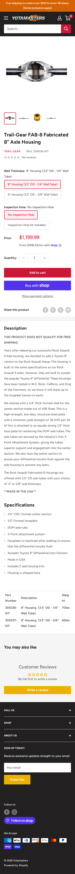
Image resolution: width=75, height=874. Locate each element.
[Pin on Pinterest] (53, 310)
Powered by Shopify (16, 865)
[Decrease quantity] (23, 258)
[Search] (66, 28)
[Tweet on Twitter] (60, 310)
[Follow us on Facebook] (7, 812)
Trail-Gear (12, 151)
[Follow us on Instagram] (14, 812)
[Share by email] (68, 310)
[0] (67, 18)
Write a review (37, 690)
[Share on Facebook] (45, 310)
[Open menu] (6, 18)
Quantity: (10, 258)
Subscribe (17, 779)
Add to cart (37, 273)
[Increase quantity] (45, 258)
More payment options (37, 296)
